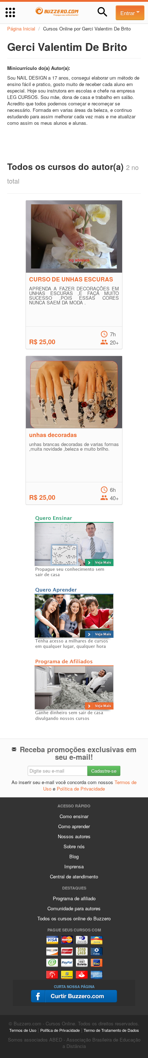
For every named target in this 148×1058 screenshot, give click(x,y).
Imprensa (74, 866)
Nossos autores (74, 836)
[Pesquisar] (102, 12)
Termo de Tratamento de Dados (111, 1030)
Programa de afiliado (74, 898)
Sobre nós (74, 846)
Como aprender (74, 826)
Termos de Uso (22, 1030)
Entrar (128, 12)
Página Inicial (21, 28)
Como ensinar (74, 816)
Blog (74, 856)
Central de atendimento (74, 876)
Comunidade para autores (74, 908)
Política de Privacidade (81, 788)
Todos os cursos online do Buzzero (74, 918)
